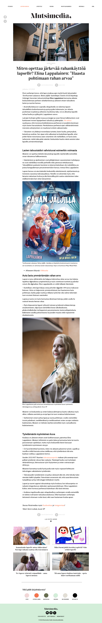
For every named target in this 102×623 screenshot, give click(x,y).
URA (93, 6)
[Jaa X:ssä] (5, 22)
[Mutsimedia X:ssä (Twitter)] (54, 613)
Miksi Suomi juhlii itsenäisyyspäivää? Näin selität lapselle (70, 548)
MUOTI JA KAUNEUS (66, 6)
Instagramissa (59, 505)
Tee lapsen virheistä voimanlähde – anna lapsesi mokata (31, 574)
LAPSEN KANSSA (24, 6)
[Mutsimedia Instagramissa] (47, 613)
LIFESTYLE (39, 6)
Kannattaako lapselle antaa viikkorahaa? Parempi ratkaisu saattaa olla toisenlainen (31, 548)
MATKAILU (81, 6)
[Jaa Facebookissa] (5, 18)
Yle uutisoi (67, 120)
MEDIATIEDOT (60, 616)
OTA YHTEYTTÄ (42, 616)
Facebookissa (47, 505)
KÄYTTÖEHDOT (51, 616)
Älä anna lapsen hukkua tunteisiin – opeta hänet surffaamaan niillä (70, 574)
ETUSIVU (10, 6)
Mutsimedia (46, 620)
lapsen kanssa (51, 63)
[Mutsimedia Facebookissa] (51, 613)
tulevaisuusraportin (50, 457)
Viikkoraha (44, 270)
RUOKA (51, 6)
